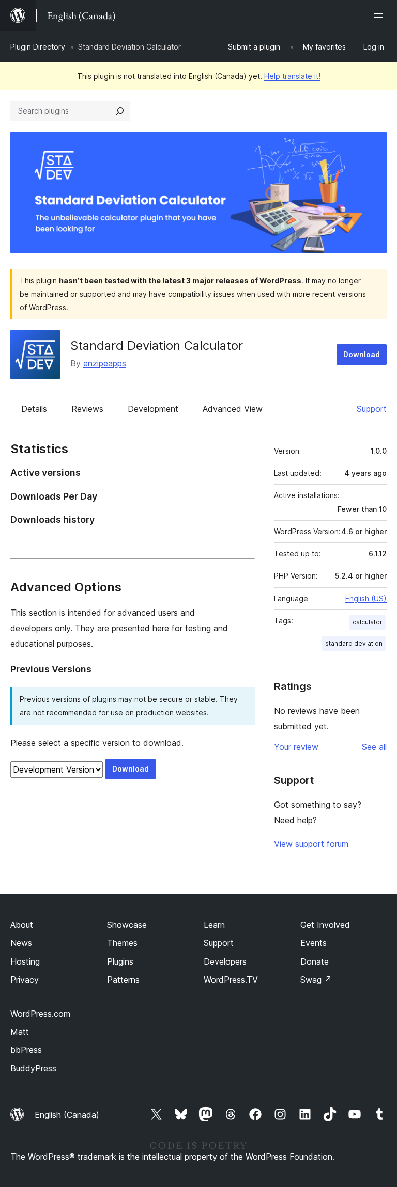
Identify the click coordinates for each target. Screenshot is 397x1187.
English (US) (366, 598)
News (21, 943)
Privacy (24, 979)
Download (361, 354)
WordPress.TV (231, 979)
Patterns (123, 979)
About (21, 925)
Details (34, 409)
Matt (19, 1031)
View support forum (311, 844)
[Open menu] (380, 15)
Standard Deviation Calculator (156, 345)
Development (153, 409)
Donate (314, 961)
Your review (296, 747)
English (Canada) (67, 1115)
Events (313, 943)
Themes (122, 943)
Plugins (120, 961)
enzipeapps (104, 363)
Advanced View (233, 409)
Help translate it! (292, 76)
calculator (368, 622)
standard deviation (354, 643)
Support (372, 409)
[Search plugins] (120, 111)
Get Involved (325, 925)
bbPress (26, 1050)
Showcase (127, 925)
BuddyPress (33, 1068)
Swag (316, 979)
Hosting (25, 961)
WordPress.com (40, 1013)
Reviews (87, 409)
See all (374, 747)
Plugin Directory (37, 46)
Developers (225, 961)
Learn (214, 925)
